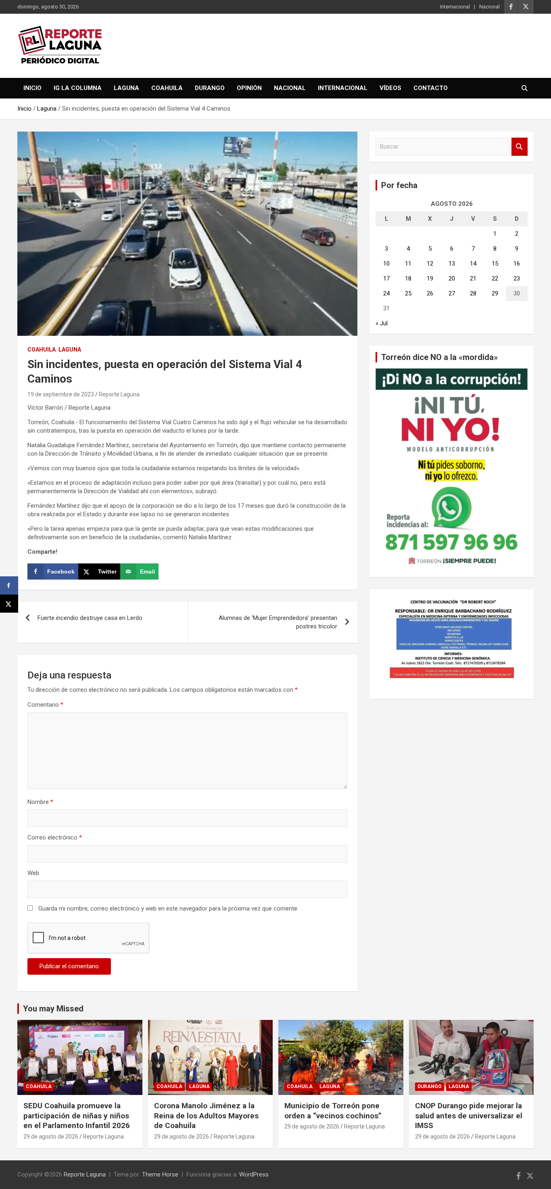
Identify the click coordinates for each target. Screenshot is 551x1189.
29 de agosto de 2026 (50, 1136)
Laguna (126, 88)
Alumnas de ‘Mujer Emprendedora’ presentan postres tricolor (278, 622)
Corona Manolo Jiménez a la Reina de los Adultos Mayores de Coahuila (206, 1115)
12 (430, 263)
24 (386, 293)
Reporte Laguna (119, 394)
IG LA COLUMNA (78, 88)
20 (452, 278)
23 (516, 278)
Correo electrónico (54, 837)
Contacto (430, 88)
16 (516, 263)
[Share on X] (9, 603)
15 (495, 263)
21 (473, 278)
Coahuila (167, 88)
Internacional (455, 7)
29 (495, 293)
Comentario (45, 704)
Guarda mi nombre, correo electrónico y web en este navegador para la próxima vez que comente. (168, 908)
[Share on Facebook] (9, 585)
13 (452, 263)
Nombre (40, 802)
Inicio (32, 88)
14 (473, 263)
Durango (210, 88)
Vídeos (390, 88)
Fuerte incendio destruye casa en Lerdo (90, 618)
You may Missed (53, 1008)
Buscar (519, 147)
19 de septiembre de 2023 (60, 394)
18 (408, 278)
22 (495, 278)
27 (452, 293)
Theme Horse (160, 1174)
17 (386, 278)
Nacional (489, 7)
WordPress (254, 1174)
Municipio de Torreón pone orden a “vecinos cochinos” (333, 1110)
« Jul (382, 323)
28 (473, 293)
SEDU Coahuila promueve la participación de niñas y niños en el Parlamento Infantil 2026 (76, 1115)
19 (430, 278)
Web (33, 873)
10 (386, 263)
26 (430, 293)
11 (408, 263)
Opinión (249, 88)
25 (408, 293)
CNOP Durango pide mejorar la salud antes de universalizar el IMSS (468, 1115)
